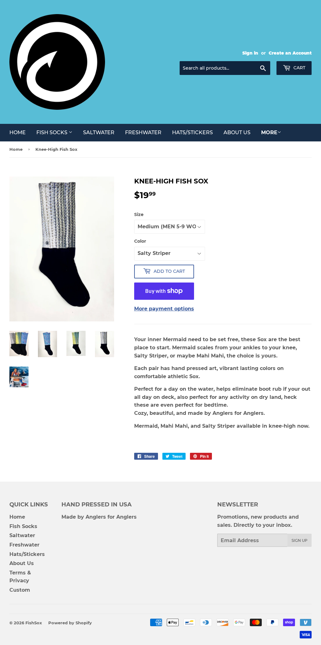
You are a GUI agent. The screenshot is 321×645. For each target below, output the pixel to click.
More (269, 132)
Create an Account (290, 53)
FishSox (33, 622)
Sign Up (300, 540)
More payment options (164, 309)
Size (139, 214)
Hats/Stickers (192, 132)
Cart (298, 68)
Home (17, 132)
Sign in (250, 53)
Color (140, 241)
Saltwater (98, 132)
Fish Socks (52, 132)
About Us (237, 132)
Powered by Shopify (70, 622)
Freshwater (143, 132)
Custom (19, 590)
